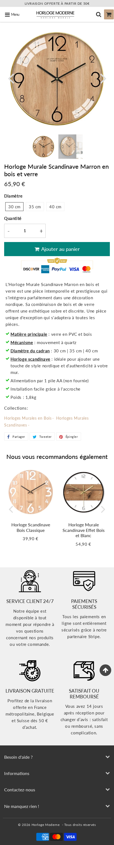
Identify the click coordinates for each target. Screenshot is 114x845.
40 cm (55, 206)
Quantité (13, 218)
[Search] (98, 14)
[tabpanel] (43, 146)
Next (103, 78)
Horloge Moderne (46, 825)
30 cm (14, 206)
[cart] (109, 14)
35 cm (35, 206)
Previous (10, 78)
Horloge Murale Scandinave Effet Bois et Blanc (84, 530)
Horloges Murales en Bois (27, 418)
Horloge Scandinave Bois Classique (30, 527)
